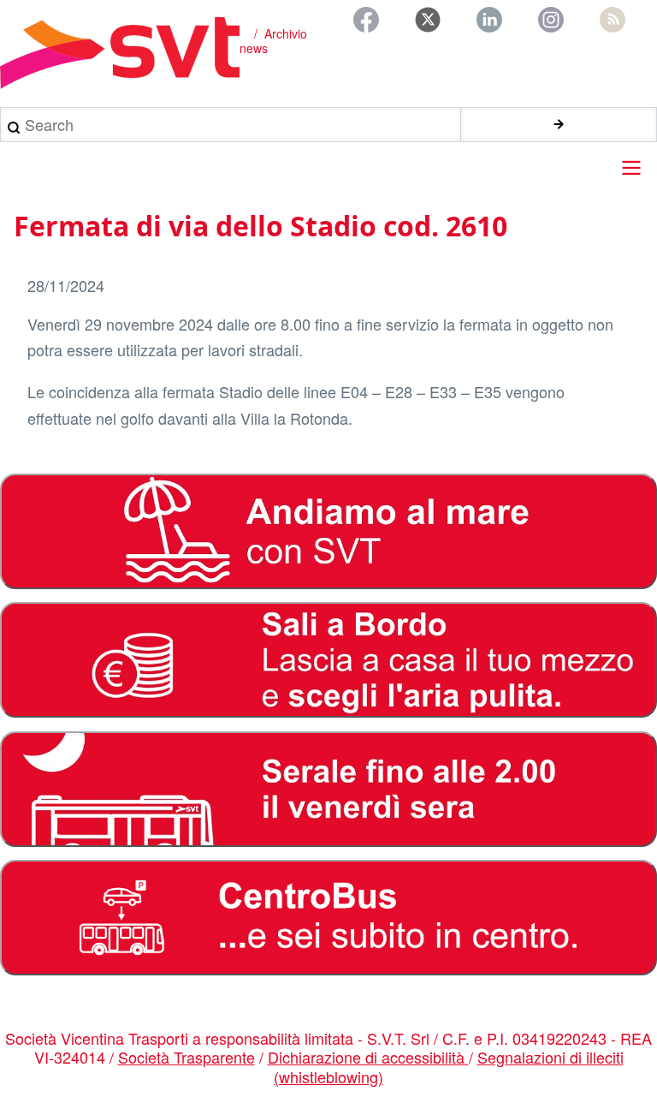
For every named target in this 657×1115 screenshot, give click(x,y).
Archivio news (273, 41)
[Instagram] (551, 19)
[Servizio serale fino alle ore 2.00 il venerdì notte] (328, 789)
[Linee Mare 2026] (328, 531)
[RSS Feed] (612, 19)
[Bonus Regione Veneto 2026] (328, 660)
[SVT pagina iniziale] (120, 53)
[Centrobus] (328, 917)
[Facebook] (366, 19)
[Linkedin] (489, 19)
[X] (428, 19)
